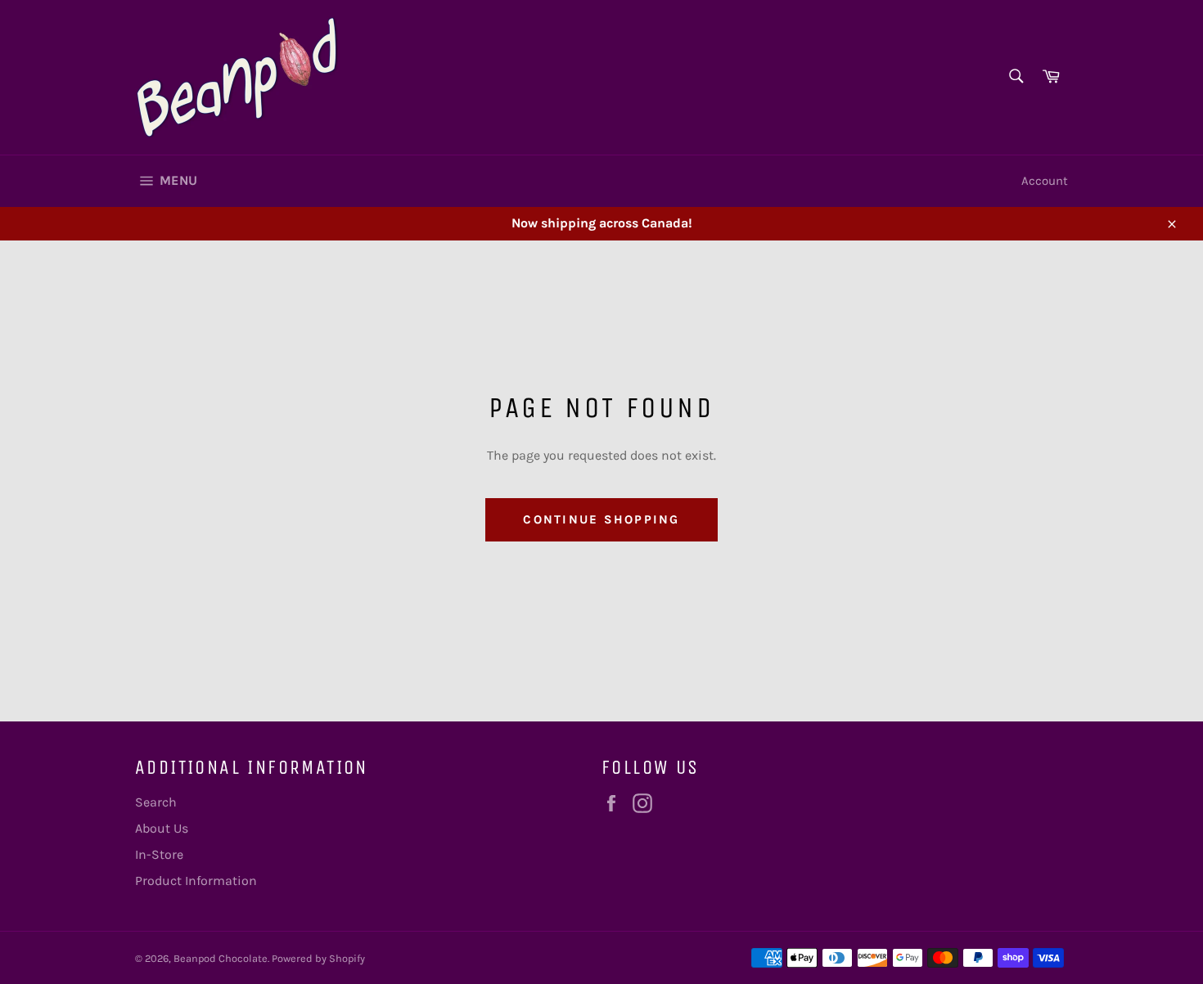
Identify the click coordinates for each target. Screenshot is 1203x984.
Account (1044, 180)
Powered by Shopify (318, 958)
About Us (161, 828)
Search (156, 802)
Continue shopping (601, 519)
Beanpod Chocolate (220, 958)
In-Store (159, 854)
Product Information (196, 880)
